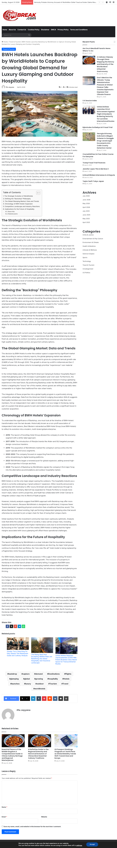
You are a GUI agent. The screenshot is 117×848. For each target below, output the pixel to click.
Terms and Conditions (79, 30)
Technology (87, 261)
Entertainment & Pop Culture (93, 238)
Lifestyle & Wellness (90, 250)
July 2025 (86, 211)
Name (4, 807)
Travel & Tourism (15, 42)
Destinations (54, 674)
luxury (28, 684)
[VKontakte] (55, 698)
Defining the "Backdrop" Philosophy (18, 199)
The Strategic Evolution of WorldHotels (18, 196)
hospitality (53, 679)
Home (5, 30)
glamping (14, 679)
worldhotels (40, 688)
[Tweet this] (11, 626)
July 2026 (86, 196)
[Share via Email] (60, 698)
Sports (85, 257)
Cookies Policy (33, 30)
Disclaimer (45, 30)
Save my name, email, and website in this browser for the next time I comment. (32, 826)
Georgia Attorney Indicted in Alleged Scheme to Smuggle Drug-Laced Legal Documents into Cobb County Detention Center (105, 140)
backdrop (12, 674)
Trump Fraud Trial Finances (94, 163)
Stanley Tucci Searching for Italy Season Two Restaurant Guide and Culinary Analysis (17, 653)
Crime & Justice (88, 235)
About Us (12, 30)
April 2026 (86, 207)
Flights (68, 674)
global (27, 679)
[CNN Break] (19, 15)
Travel (65, 684)
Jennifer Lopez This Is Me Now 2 (96, 169)
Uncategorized (88, 269)
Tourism (53, 684)
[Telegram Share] (19, 626)
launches (15, 684)
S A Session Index (90, 100)
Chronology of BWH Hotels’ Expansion (19, 204)
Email (4, 817)
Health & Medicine (89, 246)
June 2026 (86, 200)
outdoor (40, 684)
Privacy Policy (63, 30)
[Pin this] (15, 626)
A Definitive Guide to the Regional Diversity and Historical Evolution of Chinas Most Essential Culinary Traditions (38, 753)
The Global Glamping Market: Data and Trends (22, 201)
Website (44, 817)
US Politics (86, 272)
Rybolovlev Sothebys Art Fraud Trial (97, 127)
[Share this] (7, 626)
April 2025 (86, 222)
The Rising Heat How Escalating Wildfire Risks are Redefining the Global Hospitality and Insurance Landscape (41, 658)
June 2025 (86, 215)
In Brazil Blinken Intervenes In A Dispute (99, 175)
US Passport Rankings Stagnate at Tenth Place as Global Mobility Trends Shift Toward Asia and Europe (65, 753)
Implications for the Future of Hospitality (19, 209)
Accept (92, 844)
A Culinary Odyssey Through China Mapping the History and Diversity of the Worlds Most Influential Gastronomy (105, 64)
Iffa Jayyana (10, 87)
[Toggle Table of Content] (37, 193)
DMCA (53, 30)
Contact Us (21, 30)
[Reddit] (49, 698)
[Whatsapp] (23, 626)
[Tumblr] (38, 698)
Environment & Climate (91, 242)
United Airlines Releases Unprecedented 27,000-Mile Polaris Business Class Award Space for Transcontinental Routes (66, 660)
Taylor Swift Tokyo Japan (93, 181)
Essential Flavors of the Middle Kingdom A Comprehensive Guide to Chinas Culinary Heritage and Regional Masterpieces (12, 754)
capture (26, 674)
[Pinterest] (44, 698)
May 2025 (86, 218)
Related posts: (13, 214)
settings (79, 845)
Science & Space (88, 254)
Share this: (11, 211)
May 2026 (86, 203)
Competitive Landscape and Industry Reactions (22, 206)
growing (39, 679)
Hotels (66, 679)
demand (39, 674)
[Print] (66, 698)
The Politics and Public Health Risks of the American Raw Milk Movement (60, 2)
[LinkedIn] (33, 698)
